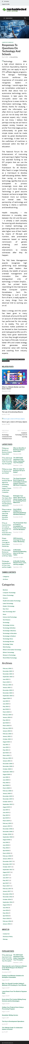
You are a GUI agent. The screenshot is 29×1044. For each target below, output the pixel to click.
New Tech (6, 609)
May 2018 (6, 847)
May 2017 (6, 880)
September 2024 (7, 695)
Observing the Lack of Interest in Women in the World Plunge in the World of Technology (14, 967)
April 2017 (6, 883)
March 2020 (6, 788)
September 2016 (7, 902)
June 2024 (6, 703)
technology (5, 361)
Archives (5, 579)
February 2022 (7, 733)
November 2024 (7, 693)
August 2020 (6, 774)
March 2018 (6, 853)
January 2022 (7, 736)
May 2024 (6, 706)
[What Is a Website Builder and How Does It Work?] (14, 377)
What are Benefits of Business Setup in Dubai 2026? (19, 449)
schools (22, 359)
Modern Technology (8, 606)
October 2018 (7, 834)
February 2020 (7, 790)
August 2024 (6, 698)
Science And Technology (10, 617)
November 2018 (7, 831)
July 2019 (5, 809)
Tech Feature (6, 619)
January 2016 (7, 924)
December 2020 (7, 763)
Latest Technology (8, 603)
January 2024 (7, 717)
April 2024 (6, 709)
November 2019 (7, 799)
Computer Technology (7, 42)
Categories (6, 576)
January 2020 (7, 793)
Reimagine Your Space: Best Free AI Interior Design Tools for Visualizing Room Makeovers (19, 499)
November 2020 (7, 766)
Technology (6, 622)
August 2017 (6, 872)
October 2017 (7, 867)
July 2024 (5, 701)
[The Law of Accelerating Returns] (14, 402)
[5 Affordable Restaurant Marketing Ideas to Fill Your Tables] (7, 550)
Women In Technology (9, 655)
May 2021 (6, 750)
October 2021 (7, 739)
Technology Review (8, 641)
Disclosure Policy (8, 936)
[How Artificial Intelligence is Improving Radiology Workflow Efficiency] (7, 509)
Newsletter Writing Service (10, 1015)
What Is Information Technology (12, 649)
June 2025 (6, 679)
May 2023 (6, 720)
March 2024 (6, 712)
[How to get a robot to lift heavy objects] (13, 419)
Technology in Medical (9, 636)
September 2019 (7, 804)
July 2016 (5, 907)
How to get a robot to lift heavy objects (14, 422)
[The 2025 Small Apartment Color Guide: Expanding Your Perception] (7, 458)
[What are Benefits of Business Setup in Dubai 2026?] (7, 448)
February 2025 (7, 684)
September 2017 (7, 869)
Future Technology (8, 595)
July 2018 (5, 842)
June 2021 (6, 747)
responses (16, 359)
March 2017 (6, 886)
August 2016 (6, 905)
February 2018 (7, 856)
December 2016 (7, 894)
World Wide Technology (10, 658)
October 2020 (7, 769)
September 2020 (7, 771)
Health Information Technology (12, 600)
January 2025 (7, 687)
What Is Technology (8, 652)
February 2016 (7, 921)
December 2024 (7, 690)
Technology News (8, 638)
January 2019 (7, 826)
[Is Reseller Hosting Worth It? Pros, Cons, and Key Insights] (7, 561)
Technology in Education (10, 633)
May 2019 (6, 815)
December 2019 (7, 796)
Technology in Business (9, 630)
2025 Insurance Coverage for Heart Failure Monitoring (19, 540)
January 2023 (7, 731)
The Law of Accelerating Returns (12, 412)
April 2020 (6, 785)
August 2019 (6, 807)
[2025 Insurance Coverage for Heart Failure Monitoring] (7, 538)
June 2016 (6, 910)
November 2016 (7, 896)
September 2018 (7, 837)
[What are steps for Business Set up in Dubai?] (7, 469)
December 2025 (7, 671)
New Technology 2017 (9, 611)
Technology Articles (8, 625)
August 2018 (6, 839)
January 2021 (7, 761)
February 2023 (7, 728)
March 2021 (6, 755)
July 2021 (5, 744)
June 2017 (6, 877)
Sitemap (5, 939)
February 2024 (7, 714)
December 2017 (7, 861)
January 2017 (7, 891)
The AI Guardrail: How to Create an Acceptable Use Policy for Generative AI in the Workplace (20, 526)
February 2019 (7, 823)
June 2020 (6, 780)
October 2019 (7, 801)
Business (5, 590)
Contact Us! (6, 934)
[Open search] (25, 18)
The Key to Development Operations (13, 1021)
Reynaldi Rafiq (14, 57)
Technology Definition (9, 628)
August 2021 (6, 742)
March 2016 (6, 918)
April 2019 (6, 818)
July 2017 (5, 875)
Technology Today (8, 644)
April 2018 (6, 850)
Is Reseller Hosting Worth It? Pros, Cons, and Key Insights (19, 562)
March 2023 (6, 725)
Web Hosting (6, 647)
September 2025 (7, 676)
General (5, 598)
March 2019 (6, 820)
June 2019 (6, 812)
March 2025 (6, 682)
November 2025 (7, 674)
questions (10, 359)
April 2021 (6, 752)
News (4, 614)
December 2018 (7, 828)
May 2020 (6, 782)
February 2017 (7, 888)
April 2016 (6, 915)
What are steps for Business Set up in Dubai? (19, 470)
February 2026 (7, 668)
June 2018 (6, 845)
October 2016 (7, 899)
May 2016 (6, 913)
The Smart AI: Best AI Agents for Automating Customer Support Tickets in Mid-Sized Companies (20, 482)
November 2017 (7, 864)
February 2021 (7, 758)
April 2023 (6, 722)
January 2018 (7, 858)
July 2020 (5, 777)
